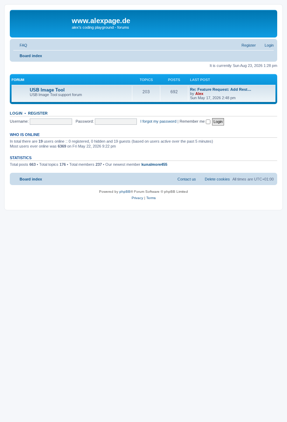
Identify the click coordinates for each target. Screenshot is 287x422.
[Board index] (42, 23)
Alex (199, 93)
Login (16, 113)
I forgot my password (158, 121)
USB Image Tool (47, 90)
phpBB (125, 191)
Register (38, 113)
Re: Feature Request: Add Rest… (220, 89)
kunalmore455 (154, 164)
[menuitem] (20, 45)
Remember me (193, 121)
